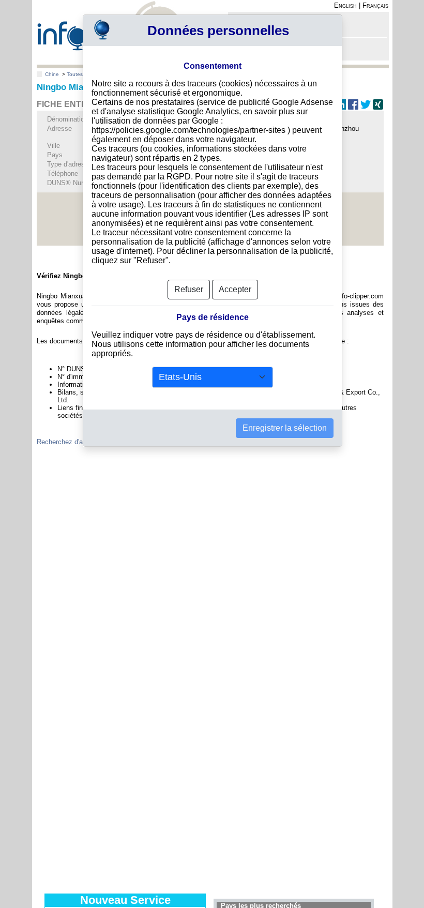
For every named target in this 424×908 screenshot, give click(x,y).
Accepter (235, 289)
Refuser (188, 289)
